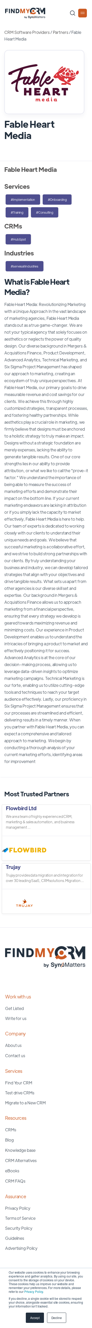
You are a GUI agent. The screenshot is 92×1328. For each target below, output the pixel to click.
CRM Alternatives (20, 1160)
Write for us (15, 1018)
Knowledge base (20, 1150)
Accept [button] (34, 1317)
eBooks (12, 1170)
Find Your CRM (18, 1082)
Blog (9, 1140)
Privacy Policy (33, 1291)
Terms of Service (20, 1218)
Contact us (15, 1055)
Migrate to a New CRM (25, 1102)
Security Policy (18, 1228)
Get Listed (14, 1008)
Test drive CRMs (19, 1092)
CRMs (10, 1129)
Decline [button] (56, 1317)
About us (13, 1045)
